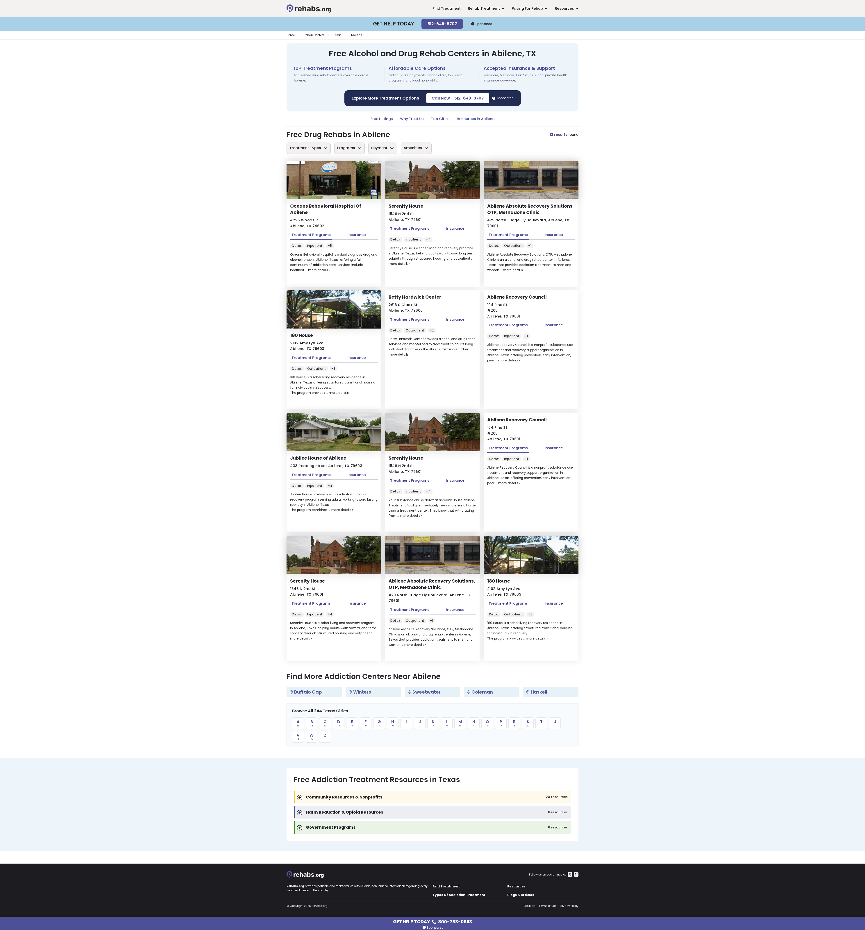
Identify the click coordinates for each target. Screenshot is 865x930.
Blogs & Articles (520, 895)
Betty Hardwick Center (415, 297)
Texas (337, 35)
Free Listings (382, 118)
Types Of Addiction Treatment (458, 895)
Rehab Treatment (484, 8)
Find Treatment (447, 8)
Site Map (529, 906)
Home (291, 35)
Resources (564, 8)
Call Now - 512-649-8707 (458, 98)
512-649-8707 (442, 24)
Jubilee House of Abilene (318, 458)
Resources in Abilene (475, 118)
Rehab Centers (314, 35)
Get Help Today (432, 921)
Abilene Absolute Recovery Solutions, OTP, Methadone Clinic (530, 209)
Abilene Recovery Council (517, 297)
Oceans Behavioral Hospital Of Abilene (325, 209)
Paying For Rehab (527, 8)
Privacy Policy (569, 906)
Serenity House (406, 206)
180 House (301, 335)
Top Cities (440, 118)
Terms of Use (547, 906)
